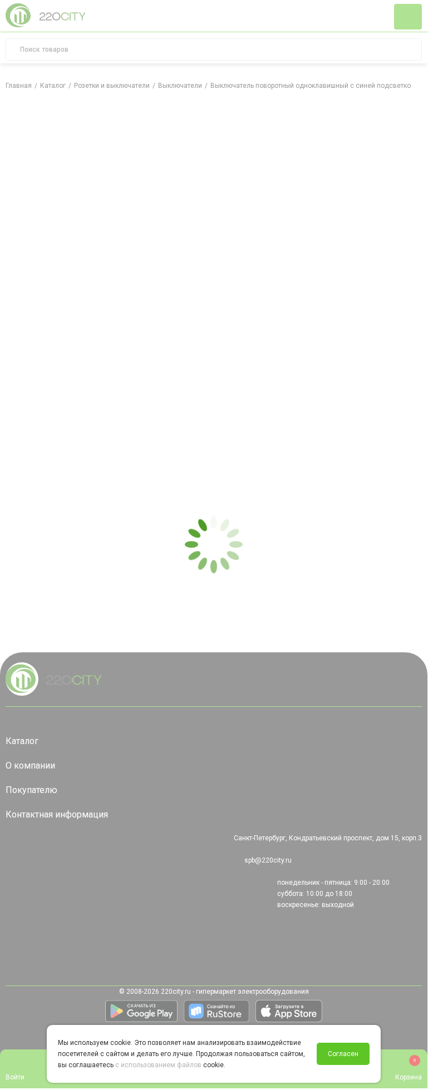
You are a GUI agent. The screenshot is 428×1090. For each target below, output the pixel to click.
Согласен (343, 1054)
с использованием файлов (158, 1065)
